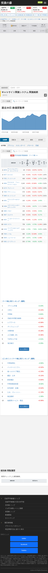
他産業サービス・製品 (15, 400)
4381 (5, 241)
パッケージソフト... (14, 367)
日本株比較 (20, 15)
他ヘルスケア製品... (14, 371)
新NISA (14, 25)
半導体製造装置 (12, 384)
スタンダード (20, 145)
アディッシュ (11, 192)
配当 (5, 30)
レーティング (11, 15)
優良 (31, 140)
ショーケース (11, 238)
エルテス (10, 215)
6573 (5, 170)
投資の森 (6, 2)
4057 (5, 219)
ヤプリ (9, 224)
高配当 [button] (23, 25)
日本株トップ (4, 25)
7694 (5, 234)
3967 (5, 215)
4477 (5, 175)
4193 (5, 229)
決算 (14, 30)
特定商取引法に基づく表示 (14, 529)
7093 (5, 192)
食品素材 (10, 396)
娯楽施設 (10, 380)
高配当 (14, 140)
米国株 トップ (10, 511)
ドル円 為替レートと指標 (14, 508)
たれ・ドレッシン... (14, 392)
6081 (5, 200)
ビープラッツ (11, 241)
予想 (24, 30)
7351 (5, 178)
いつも (9, 234)
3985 (5, 211)
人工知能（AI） (13, 335)
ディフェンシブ (13, 326)
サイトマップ (10, 518)
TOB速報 (34, 25)
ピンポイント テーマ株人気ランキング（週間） (19, 359)
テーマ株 (36, 15)
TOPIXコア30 (12, 339)
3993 (5, 183)
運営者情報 (8, 523)
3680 (5, 196)
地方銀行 (11, 343)
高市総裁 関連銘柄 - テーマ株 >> (24, 155)
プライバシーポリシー (13, 526)
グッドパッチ (11, 178)
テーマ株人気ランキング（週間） (14, 301)
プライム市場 (12, 306)
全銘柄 (5, 140)
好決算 (40, 140)
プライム (11, 145)
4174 (5, 188)
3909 (5, 238)
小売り (10, 310)
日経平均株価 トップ (12, 498)
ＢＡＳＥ (10, 175)
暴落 (34, 30)
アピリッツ (10, 188)
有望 (22, 140)
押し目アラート (43, 25)
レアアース (11, 322)
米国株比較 (29, 15)
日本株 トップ (10, 505)
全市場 (3, 145)
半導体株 (44, 15)
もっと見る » (24, 349)
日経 (37, 145)
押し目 (40, 2)
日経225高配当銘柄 (14, 318)
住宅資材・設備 (12, 388)
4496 (5, 206)
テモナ (9, 211)
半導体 (10, 314)
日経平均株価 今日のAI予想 (14, 502)
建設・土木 (11, 375)
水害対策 (11, 331)
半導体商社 (11, 363)
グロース (30, 145)
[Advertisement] (24, 59)
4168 (5, 224)
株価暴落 (8, 515)
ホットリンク (11, 196)
